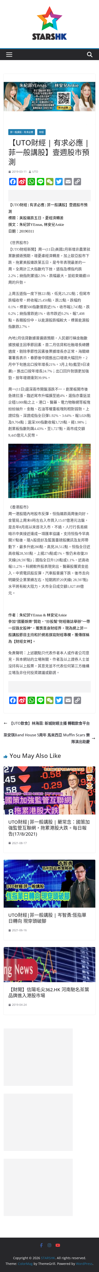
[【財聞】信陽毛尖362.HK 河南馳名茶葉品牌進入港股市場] (49, 950)
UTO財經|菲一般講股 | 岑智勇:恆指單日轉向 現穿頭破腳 (47, 918)
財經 (41, 132)
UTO (35, 172)
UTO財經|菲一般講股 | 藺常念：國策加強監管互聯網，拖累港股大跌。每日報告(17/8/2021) (49, 828)
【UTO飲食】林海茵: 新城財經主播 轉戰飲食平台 (49, 723)
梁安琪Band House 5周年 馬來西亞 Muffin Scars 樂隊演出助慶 (47, 738)
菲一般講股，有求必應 (21, 132)
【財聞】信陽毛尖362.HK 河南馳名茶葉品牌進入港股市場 (48, 993)
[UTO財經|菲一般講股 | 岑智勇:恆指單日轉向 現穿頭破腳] (49, 862)
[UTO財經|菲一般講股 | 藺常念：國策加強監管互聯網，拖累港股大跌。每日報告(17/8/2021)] (49, 769)
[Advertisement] (53, 195)
